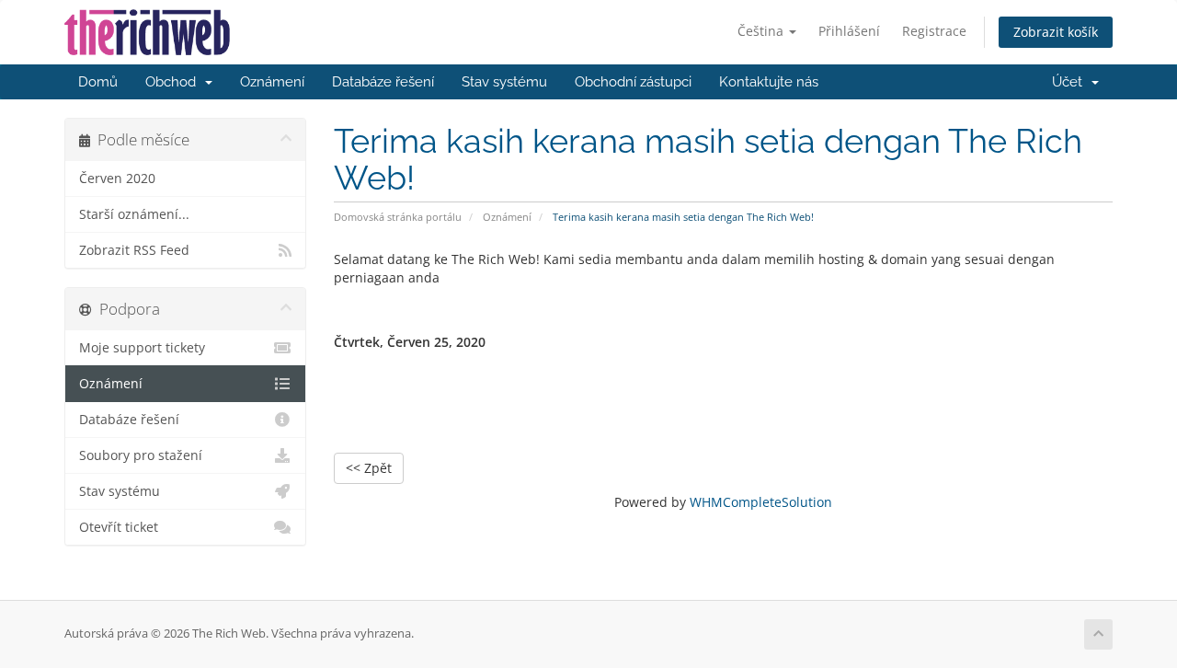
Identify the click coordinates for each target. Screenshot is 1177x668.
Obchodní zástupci (633, 82)
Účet (1071, 82)
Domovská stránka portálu (398, 217)
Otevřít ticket (118, 527)
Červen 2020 (117, 178)
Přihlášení (849, 31)
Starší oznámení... (134, 214)
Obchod (174, 82)
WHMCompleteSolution (761, 502)
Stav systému (504, 82)
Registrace (934, 31)
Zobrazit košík (1055, 31)
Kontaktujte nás (768, 82)
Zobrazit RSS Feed (134, 250)
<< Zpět (369, 468)
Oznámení (272, 82)
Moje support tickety (142, 348)
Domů (98, 82)
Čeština (762, 31)
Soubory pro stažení (140, 455)
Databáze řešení (383, 82)
